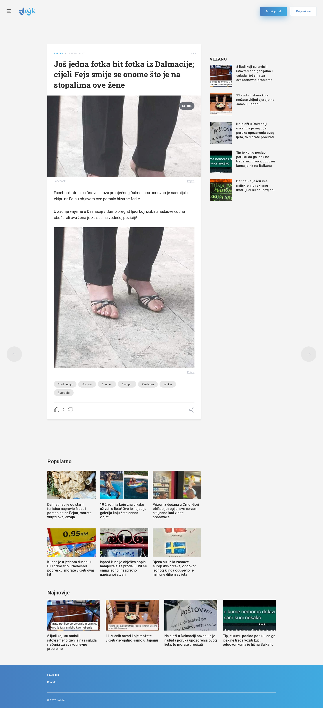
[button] (193, 53)
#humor (107, 384)
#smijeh (127, 384)
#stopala (64, 392)
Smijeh (59, 53)
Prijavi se (303, 11)
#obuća (87, 384)
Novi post (273, 11)
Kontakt (51, 682)
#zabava (148, 384)
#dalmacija (65, 384)
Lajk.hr (61, 700)
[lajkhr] (27, 11)
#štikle (167, 384)
